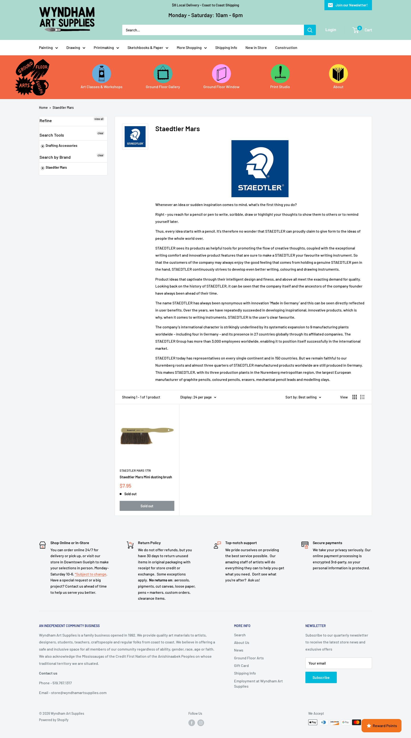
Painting (46, 47)
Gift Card (241, 665)
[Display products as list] (362, 397)
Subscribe (321, 677)
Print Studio (280, 86)
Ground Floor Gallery (163, 86)
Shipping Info (226, 47)
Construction (286, 47)
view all (98, 118)
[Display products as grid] (354, 397)
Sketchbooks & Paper (145, 47)
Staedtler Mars (63, 107)
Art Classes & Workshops (101, 86)
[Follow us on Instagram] (200, 722)
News (238, 650)
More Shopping (189, 47)
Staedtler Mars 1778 (135, 470)
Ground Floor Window (221, 86)
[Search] (310, 30)
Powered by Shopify (53, 720)
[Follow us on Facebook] (191, 722)
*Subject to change (90, 574)
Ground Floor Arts (249, 658)
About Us (241, 642)
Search (240, 635)
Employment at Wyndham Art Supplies (258, 683)
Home (43, 107)
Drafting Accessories (61, 146)
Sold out (147, 506)
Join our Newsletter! (352, 5)
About (338, 86)
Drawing (73, 47)
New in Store (256, 47)
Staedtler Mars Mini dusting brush (146, 477)
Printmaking (104, 47)
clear (100, 133)
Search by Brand (55, 157)
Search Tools (51, 135)
